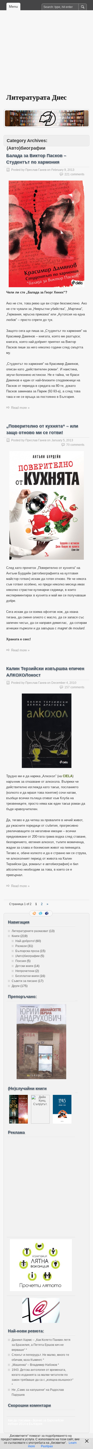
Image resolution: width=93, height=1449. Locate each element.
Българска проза (27, 951)
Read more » (20, 408)
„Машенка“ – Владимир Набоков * (35, 1365)
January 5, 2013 (62, 440)
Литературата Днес (36, 97)
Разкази (21, 946)
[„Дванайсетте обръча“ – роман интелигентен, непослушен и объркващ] (41, 1078)
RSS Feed (34, 913)
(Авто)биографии (27, 956)
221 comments (74, 174)
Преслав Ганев (35, 170)
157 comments (74, 687)
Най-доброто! (25, 941)
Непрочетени (24, 971)
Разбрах (47, 1446)
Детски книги (24, 966)
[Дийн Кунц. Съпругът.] (40, 1122)
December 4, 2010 (63, 683)
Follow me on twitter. (40, 913)
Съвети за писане (24, 981)
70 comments (75, 445)
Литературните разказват (30, 931)
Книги (16, 936)
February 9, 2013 (62, 170)
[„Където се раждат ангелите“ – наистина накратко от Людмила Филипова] (18, 1122)
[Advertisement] (46, 55)
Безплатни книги (27, 976)
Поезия (20, 961)
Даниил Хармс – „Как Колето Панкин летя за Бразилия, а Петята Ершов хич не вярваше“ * (41, 1345)
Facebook (47, 913)
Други (16, 986)
